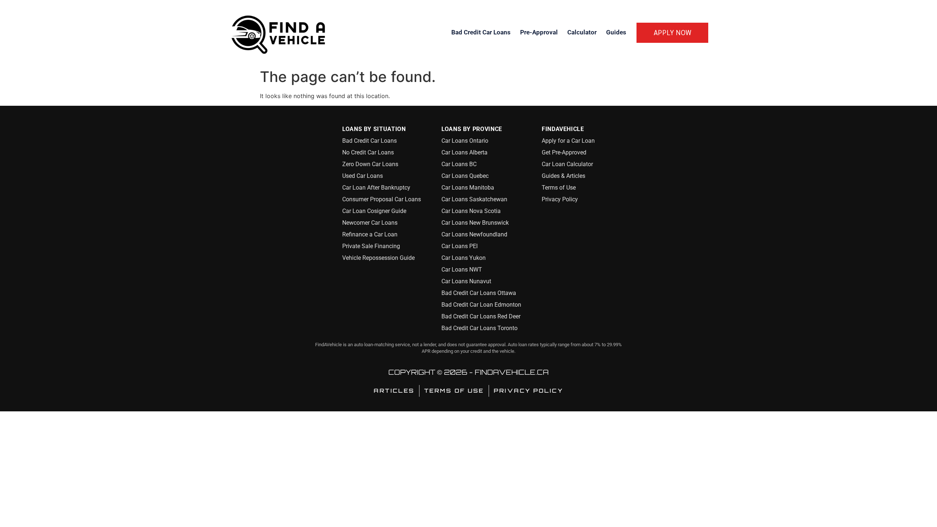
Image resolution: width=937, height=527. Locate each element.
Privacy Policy (560, 199)
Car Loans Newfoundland (474, 234)
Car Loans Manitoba (467, 187)
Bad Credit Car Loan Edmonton (481, 304)
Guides (616, 32)
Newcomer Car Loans (369, 222)
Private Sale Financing (371, 246)
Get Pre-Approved (564, 152)
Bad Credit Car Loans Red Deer (480, 316)
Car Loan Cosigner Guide (374, 211)
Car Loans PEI (459, 246)
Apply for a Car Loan (568, 140)
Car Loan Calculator (567, 164)
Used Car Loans (362, 175)
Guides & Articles (563, 175)
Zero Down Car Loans (370, 164)
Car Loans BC (459, 164)
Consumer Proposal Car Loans (381, 199)
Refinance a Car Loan (369, 234)
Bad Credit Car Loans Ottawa (478, 292)
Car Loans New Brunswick (475, 222)
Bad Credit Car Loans (481, 32)
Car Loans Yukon (463, 257)
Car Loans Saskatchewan (474, 199)
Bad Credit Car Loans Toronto (479, 328)
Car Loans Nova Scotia (471, 211)
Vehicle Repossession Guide (378, 257)
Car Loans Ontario (464, 140)
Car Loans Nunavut (466, 281)
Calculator (582, 32)
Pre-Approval (539, 32)
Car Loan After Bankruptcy (376, 187)
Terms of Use (559, 187)
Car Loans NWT (461, 269)
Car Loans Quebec (465, 175)
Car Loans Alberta (464, 152)
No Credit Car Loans (368, 152)
